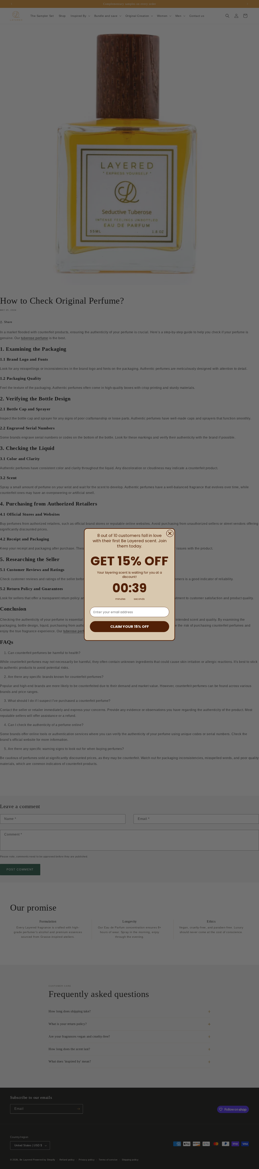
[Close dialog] (169, 533)
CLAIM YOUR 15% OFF (129, 626)
